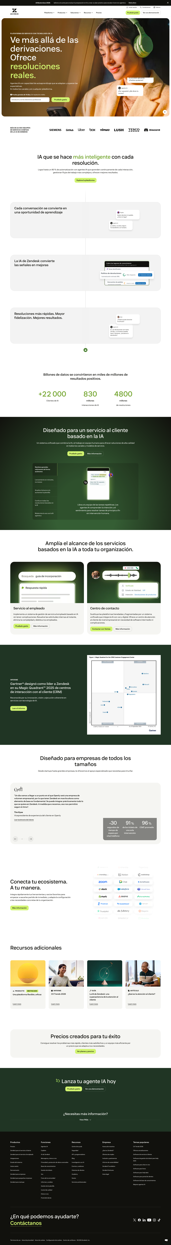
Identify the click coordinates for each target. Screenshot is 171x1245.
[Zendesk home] (15, 11)
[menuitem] (157, 7)
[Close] (167, 2)
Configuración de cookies (54, 1240)
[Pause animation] (165, 112)
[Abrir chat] (166, 1240)
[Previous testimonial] (15, 839)
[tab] (45, 469)
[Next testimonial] (30, 839)
